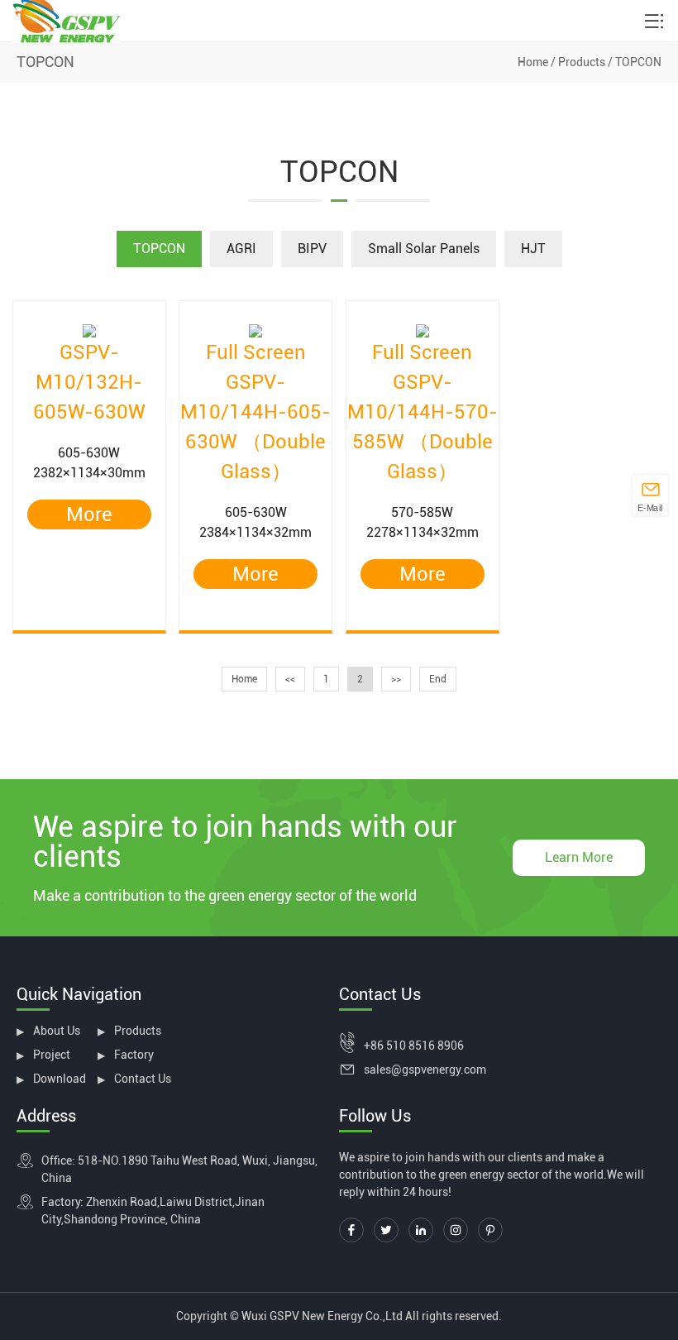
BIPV (312, 248)
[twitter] (386, 1230)
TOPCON (638, 62)
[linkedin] (420, 1230)
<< (290, 679)
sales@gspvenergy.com (425, 1069)
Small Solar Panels (424, 248)
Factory (134, 1054)
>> (396, 679)
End (437, 679)
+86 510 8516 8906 (414, 1045)
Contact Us (142, 1078)
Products (581, 62)
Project (51, 1054)
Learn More (579, 857)
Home (533, 62)
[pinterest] (490, 1230)
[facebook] (351, 1230)
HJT (533, 248)
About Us (56, 1030)
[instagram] (455, 1230)
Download (59, 1078)
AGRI (241, 248)
